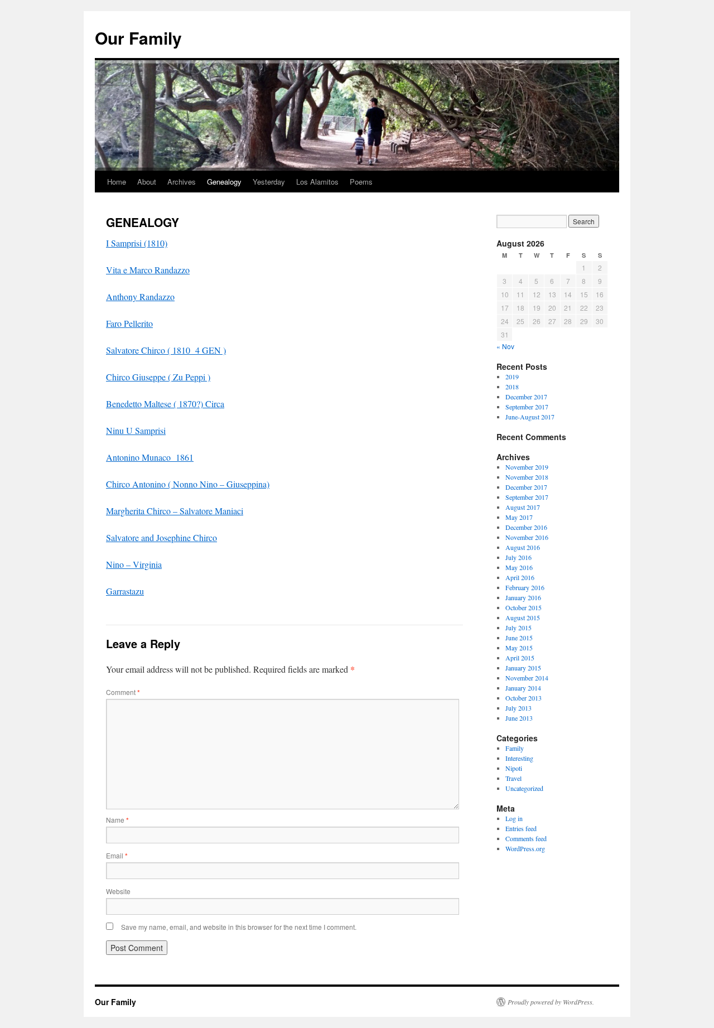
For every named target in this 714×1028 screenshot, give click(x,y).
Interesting (519, 758)
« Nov (505, 346)
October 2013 (523, 697)
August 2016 (522, 547)
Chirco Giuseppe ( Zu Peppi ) (158, 377)
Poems (361, 181)
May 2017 (519, 517)
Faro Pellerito (129, 323)
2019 (512, 376)
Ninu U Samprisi (136, 430)
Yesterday (269, 181)
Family (514, 748)
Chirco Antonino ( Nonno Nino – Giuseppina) (187, 484)
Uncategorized (524, 788)
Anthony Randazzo (140, 296)
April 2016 (519, 577)
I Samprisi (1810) (136, 243)
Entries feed (521, 828)
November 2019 (526, 466)
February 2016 (524, 587)
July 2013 (518, 707)
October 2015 (523, 607)
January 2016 (523, 597)
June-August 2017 (529, 416)
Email (117, 855)
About (146, 181)
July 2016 (518, 557)
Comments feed (526, 838)
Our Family (138, 38)
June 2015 (519, 637)
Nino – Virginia (134, 564)
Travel (513, 778)
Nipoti (513, 768)
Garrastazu (125, 591)
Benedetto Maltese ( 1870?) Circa (165, 403)
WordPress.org (525, 848)
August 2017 (522, 507)
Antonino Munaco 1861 (150, 457)
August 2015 (522, 617)
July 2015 (518, 627)
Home (116, 181)
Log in (514, 818)
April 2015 (519, 657)
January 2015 (523, 667)
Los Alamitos (317, 181)
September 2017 (526, 406)
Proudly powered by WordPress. (551, 1001)
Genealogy (224, 181)
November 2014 (526, 677)
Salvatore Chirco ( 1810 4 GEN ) (166, 350)
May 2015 (519, 647)
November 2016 (526, 537)
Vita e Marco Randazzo (148, 270)
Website (118, 891)
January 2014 (523, 687)
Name (117, 819)
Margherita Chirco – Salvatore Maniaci (174, 511)
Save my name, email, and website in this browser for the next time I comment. (238, 927)
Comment (123, 692)
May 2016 (519, 567)
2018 (512, 386)
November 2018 (526, 476)
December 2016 (526, 527)
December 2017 (526, 396)
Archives (181, 181)
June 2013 (519, 717)
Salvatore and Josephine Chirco (161, 537)
